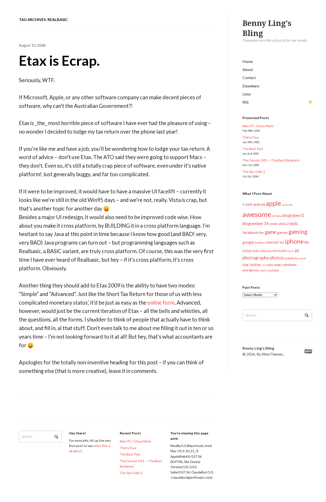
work (263, 270)
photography (255, 257)
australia (287, 204)
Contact (249, 77)
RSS (245, 102)
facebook (250, 232)
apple (273, 203)
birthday (277, 215)
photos (277, 257)
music (290, 250)
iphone (294, 241)
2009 (248, 204)
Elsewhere (250, 86)
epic (294, 223)
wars (278, 264)
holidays (260, 242)
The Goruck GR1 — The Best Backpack (271, 160)
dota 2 (284, 223)
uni (264, 264)
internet (272, 242)
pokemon (291, 258)
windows (290, 265)
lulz (249, 250)
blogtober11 (293, 215)
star (245, 264)
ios (281, 242)
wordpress (250, 270)
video (270, 265)
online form (160, 302)
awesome (256, 214)
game (270, 232)
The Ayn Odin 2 (253, 172)
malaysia (266, 251)
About (247, 69)
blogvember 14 (255, 223)
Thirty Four (250, 137)
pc (297, 250)
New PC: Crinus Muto (258, 126)
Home (247, 61)
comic (273, 224)
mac (255, 250)
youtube (273, 270)
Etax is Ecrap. (59, 60)
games (282, 232)
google (248, 242)
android (259, 204)
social (302, 258)
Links (246, 94)
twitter (255, 264)
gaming (298, 231)
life (306, 242)
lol (244, 251)
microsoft (279, 251)
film (261, 233)
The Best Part (252, 149)
